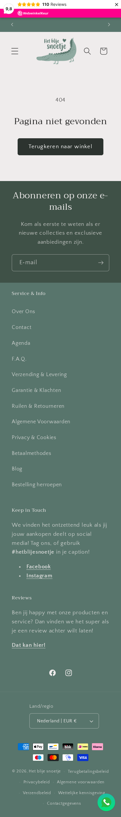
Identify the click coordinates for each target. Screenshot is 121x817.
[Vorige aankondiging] (12, 24)
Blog (17, 469)
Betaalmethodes (31, 453)
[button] (15, 51)
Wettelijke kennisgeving (81, 793)
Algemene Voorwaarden (41, 422)
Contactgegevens (64, 803)
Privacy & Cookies (34, 438)
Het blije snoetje (45, 771)
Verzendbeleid (37, 793)
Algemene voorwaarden (81, 782)
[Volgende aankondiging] (108, 24)
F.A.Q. (19, 359)
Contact (21, 327)
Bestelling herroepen (37, 485)
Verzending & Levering (39, 375)
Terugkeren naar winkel (60, 147)
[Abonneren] (101, 262)
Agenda (21, 343)
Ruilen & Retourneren (38, 406)
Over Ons (23, 312)
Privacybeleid (36, 782)
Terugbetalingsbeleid (88, 771)
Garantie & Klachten (36, 390)
